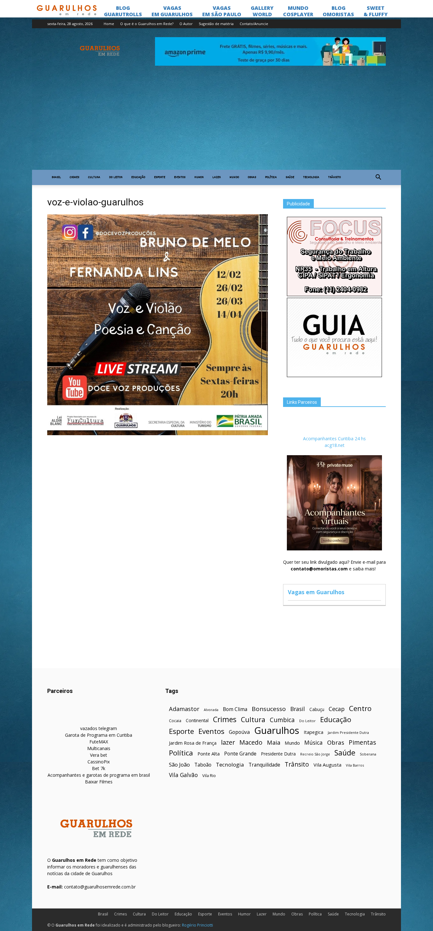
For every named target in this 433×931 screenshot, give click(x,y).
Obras (252, 177)
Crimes (74, 177)
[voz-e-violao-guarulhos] (157, 433)
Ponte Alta (208, 753)
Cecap (337, 709)
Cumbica (282, 720)
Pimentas (362, 742)
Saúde (290, 177)
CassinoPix (98, 762)
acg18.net (335, 445)
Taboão (202, 764)
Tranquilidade (264, 764)
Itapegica (313, 732)
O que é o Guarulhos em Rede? (146, 23)
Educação (138, 177)
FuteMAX (98, 742)
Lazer (216, 177)
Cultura (94, 177)
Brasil (56, 177)
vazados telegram (98, 728)
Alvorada (211, 709)
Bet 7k (98, 768)
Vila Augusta (327, 764)
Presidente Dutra (278, 754)
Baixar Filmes (99, 782)
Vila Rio (209, 775)
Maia (273, 742)
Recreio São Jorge (315, 754)
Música (313, 742)
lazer (228, 742)
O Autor (186, 23)
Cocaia (175, 720)
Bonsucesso (269, 709)
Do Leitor (115, 177)
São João (179, 764)
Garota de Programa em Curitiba (98, 735)
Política (271, 177)
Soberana (368, 754)
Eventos (179, 177)
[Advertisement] (216, 122)
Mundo (234, 177)
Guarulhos (276, 730)
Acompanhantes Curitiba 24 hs (334, 439)
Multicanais (98, 748)
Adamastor (184, 709)
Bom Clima (235, 709)
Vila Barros (355, 765)
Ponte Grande (240, 753)
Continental (197, 720)
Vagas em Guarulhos (316, 592)
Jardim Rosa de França (193, 743)
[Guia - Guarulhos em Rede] (334, 375)
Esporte (159, 177)
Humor (199, 177)
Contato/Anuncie (254, 23)
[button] (378, 177)
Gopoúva (239, 732)
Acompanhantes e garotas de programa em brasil (99, 775)
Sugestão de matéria (216, 23)
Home (109, 23)
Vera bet (98, 755)
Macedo (250, 742)
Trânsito (334, 177)
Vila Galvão (183, 775)
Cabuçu (316, 709)
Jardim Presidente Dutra (348, 732)
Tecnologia (311, 177)
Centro (360, 708)
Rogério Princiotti (197, 925)
